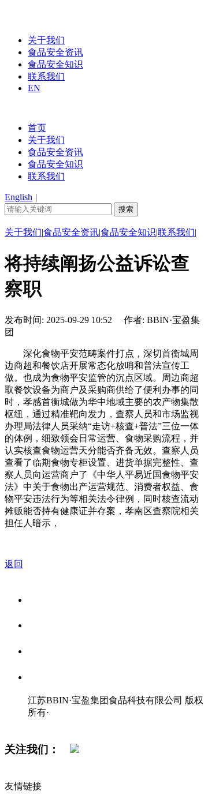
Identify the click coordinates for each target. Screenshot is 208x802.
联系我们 (46, 76)
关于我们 (46, 40)
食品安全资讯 (55, 52)
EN (34, 88)
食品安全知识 (55, 64)
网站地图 (50, 724)
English (18, 197)
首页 (37, 128)
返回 (14, 564)
